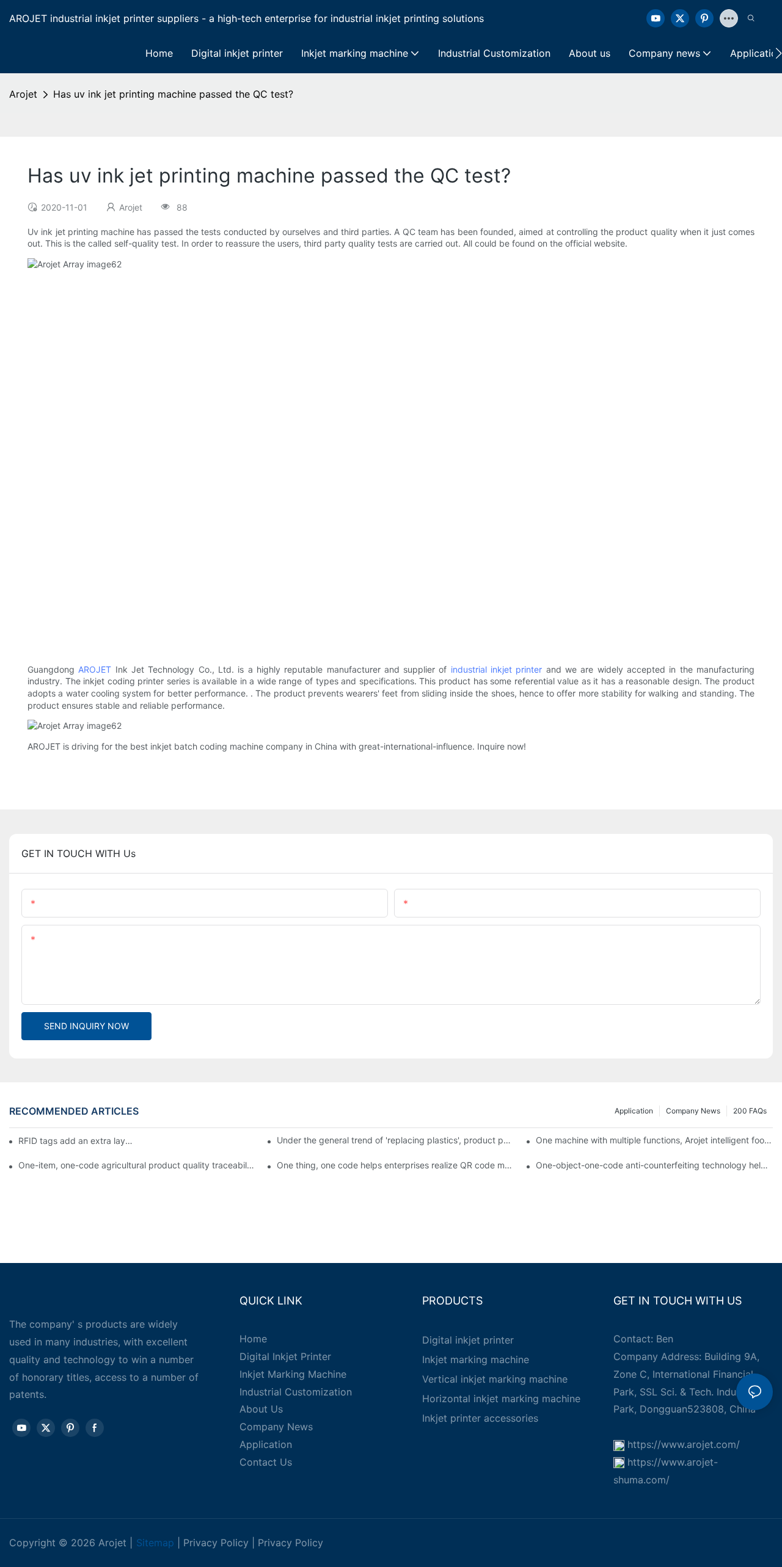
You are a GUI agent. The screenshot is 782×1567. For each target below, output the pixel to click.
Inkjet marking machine (475, 1359)
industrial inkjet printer (497, 669)
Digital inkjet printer (468, 1340)
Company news (693, 1110)
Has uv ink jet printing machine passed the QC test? (173, 94)
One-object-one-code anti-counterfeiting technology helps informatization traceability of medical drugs (654, 1165)
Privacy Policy (216, 1542)
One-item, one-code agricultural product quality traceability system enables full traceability (136, 1165)
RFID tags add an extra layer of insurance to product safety (75, 1140)
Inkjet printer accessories (480, 1418)
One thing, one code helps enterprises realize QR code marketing (395, 1165)
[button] (778, 53)
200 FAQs (750, 1110)
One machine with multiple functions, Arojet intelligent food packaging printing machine (654, 1140)
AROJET (94, 669)
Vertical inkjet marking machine (495, 1379)
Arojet (23, 94)
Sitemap (155, 1542)
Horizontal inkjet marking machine (501, 1398)
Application (634, 1110)
